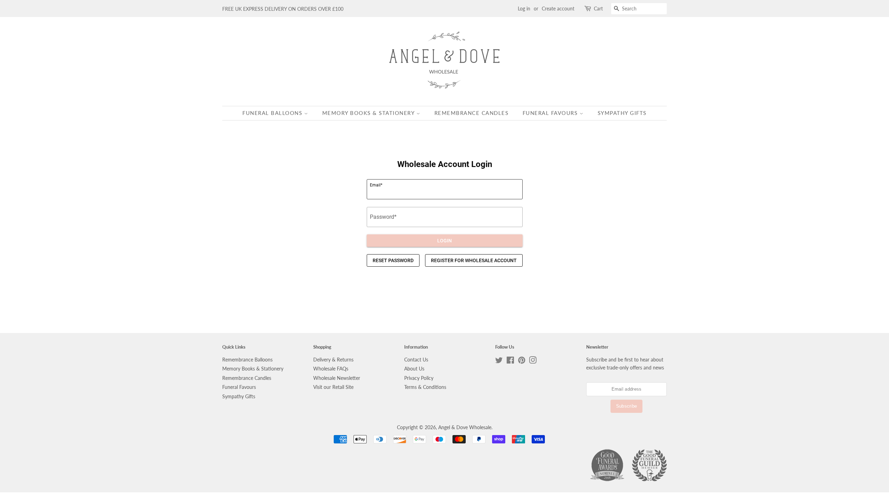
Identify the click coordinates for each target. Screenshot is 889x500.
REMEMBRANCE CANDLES (471, 113)
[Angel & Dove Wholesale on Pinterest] (521, 361)
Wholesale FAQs (330, 369)
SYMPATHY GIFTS (622, 113)
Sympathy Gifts (238, 396)
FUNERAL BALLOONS (273, 113)
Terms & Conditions (425, 387)
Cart (598, 8)
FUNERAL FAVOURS (551, 113)
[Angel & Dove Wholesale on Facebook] (510, 361)
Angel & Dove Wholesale (464, 427)
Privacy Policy (418, 378)
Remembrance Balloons (247, 359)
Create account (558, 8)
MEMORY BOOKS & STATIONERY (369, 113)
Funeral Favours (239, 387)
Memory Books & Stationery (252, 369)
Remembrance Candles (246, 378)
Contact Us (416, 359)
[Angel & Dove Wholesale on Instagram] (533, 361)
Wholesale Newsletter (336, 378)
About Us (414, 369)
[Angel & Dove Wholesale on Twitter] (499, 361)
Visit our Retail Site (333, 387)
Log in (524, 8)
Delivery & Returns (333, 359)
